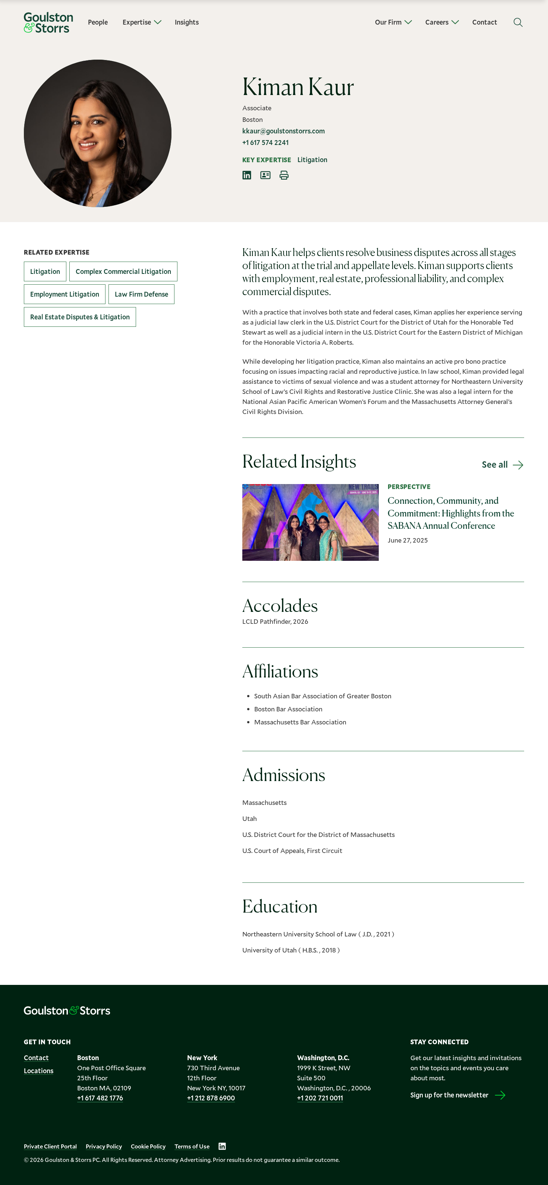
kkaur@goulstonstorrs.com (283, 130)
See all (495, 464)
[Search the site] (518, 22)
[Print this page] (284, 175)
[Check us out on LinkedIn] (222, 1146)
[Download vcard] (265, 175)
